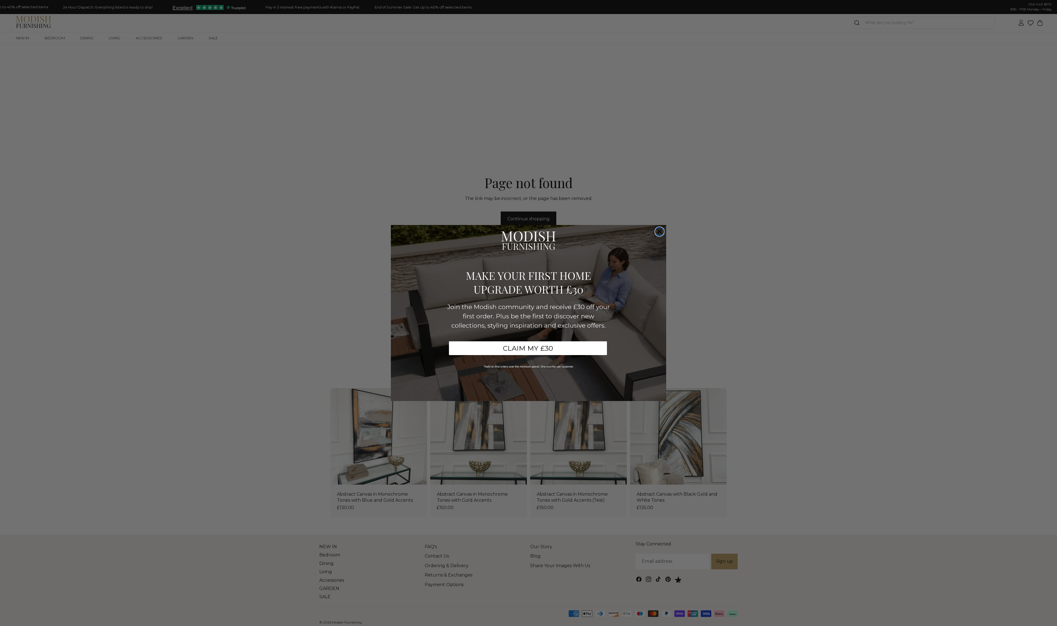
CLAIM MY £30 (528, 348)
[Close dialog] (659, 231)
